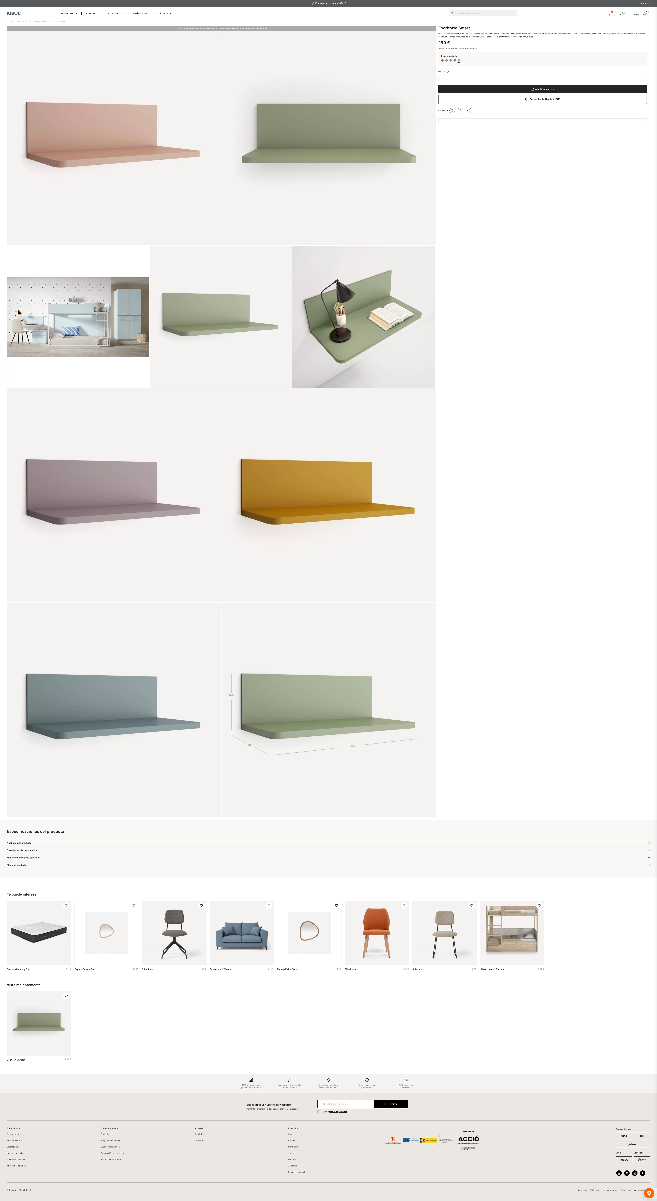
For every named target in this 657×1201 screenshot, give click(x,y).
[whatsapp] (452, 110)
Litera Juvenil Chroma (492, 969)
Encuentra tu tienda (16, 1159)
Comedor (292, 1140)
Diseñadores (12, 1147)
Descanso (292, 1159)
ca (648, 3)
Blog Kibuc (200, 1134)
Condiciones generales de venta (635, 1190)
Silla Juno (147, 969)
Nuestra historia (14, 1140)
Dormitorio (293, 1147)
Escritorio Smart (16, 1060)
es (642, 3)
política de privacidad (338, 1112)
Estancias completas (297, 1172)
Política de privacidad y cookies (604, 1190)
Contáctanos (106, 1134)
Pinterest (460, 110)
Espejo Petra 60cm (287, 969)
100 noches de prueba (111, 1159)
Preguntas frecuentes (110, 1140)
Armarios (292, 1166)
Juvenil (291, 1153)
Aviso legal (582, 1190)
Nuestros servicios (15, 1153)
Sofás (290, 1134)
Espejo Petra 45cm (84, 969)
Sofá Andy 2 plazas (220, 969)
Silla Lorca (351, 969)
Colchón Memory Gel (18, 969)
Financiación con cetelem (112, 1153)
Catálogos (199, 1140)
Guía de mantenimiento (111, 1147)
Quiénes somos (14, 1134)
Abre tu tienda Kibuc (16, 1166)
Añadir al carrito (544, 89)
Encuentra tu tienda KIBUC (330, 3)
